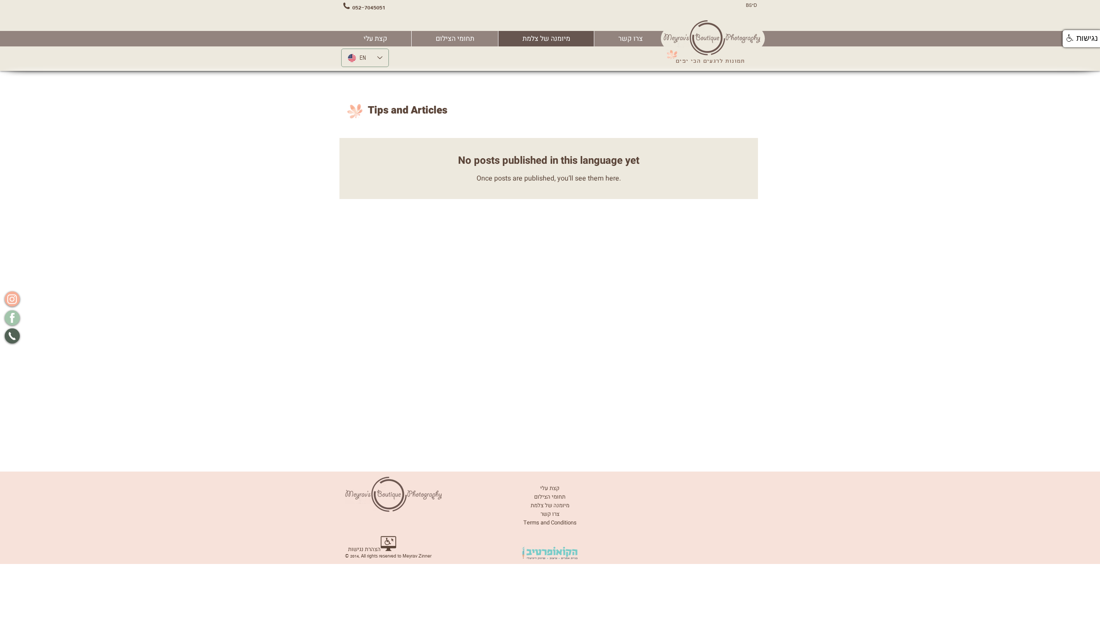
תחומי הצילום (549, 497)
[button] (454, 38)
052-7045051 (368, 7)
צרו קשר (550, 514)
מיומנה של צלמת (550, 505)
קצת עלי (549, 488)
